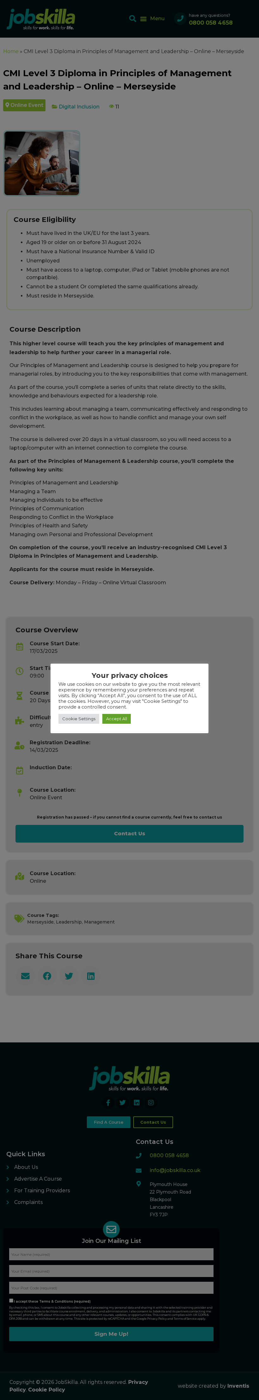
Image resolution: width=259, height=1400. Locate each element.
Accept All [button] (116, 718)
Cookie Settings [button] (78, 718)
